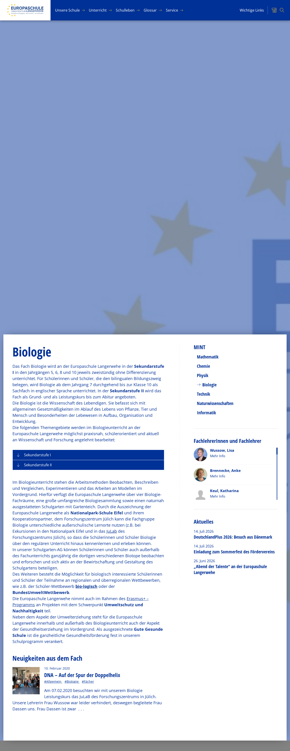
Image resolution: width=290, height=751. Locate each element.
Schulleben (125, 10)
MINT (199, 347)
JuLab (111, 531)
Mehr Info (217, 456)
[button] (88, 455)
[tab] (88, 455)
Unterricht (98, 10)
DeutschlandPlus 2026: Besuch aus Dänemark (233, 537)
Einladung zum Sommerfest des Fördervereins (234, 552)
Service (172, 10)
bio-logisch (86, 586)
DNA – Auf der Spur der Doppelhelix (82, 675)
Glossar (150, 10)
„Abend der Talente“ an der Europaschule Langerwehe (230, 569)
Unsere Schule (67, 10)
